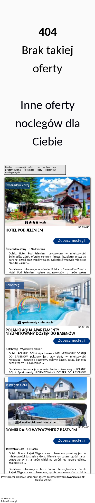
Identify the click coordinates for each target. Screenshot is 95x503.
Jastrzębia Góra (16, 385)
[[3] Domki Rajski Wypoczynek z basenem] (47, 401)
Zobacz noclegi (71, 241)
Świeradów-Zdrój (17, 185)
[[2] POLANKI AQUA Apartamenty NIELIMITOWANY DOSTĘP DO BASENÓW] (47, 301)
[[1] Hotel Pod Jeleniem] (47, 201)
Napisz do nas (43, 479)
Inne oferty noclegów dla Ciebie (47, 124)
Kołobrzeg (12, 285)
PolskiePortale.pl (9, 501)
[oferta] (26, 222)
